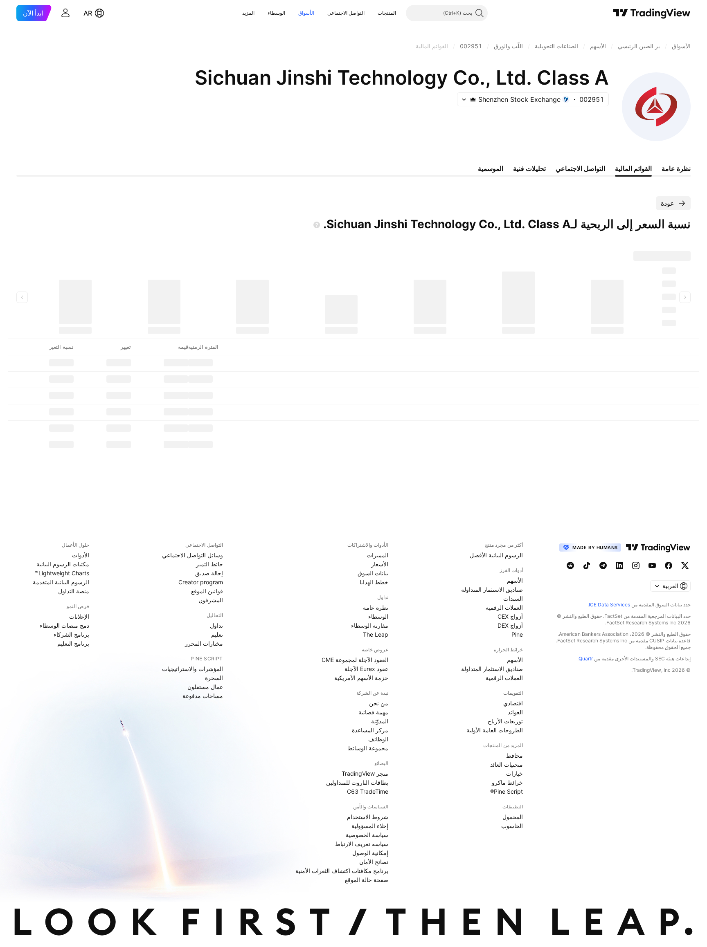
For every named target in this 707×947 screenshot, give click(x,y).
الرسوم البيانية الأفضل (496, 555)
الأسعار (379, 564)
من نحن (378, 703)
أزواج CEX (510, 616)
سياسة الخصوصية (367, 834)
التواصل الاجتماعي (346, 13)
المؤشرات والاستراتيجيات (192, 668)
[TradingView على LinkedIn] (619, 565)
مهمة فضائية (373, 712)
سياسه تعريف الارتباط (361, 843)
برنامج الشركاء (71, 634)
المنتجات (387, 13)
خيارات (514, 773)
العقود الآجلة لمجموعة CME (355, 659)
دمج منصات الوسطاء (64, 625)
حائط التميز (209, 564)
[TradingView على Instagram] (636, 565)
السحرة (214, 677)
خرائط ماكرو (507, 782)
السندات (513, 598)
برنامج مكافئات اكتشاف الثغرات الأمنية (341, 870)
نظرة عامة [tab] (676, 168)
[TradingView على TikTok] (586, 565)
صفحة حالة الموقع (366, 879)
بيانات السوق (373, 573)
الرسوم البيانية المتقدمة (61, 582)
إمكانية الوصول (370, 852)
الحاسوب (512, 825)
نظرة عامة (375, 607)
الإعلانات (79, 616)
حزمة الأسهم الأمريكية (361, 677)
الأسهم (515, 580)
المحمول (512, 816)
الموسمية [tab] (490, 168)
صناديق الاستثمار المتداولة (492, 589)
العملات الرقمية (504, 607)
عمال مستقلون (205, 686)
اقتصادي (513, 703)
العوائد (515, 712)
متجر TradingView (365, 773)
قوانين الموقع (207, 591)
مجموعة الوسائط (367, 748)
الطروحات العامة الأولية (494, 730)
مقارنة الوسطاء (369, 625)
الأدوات (80, 555)
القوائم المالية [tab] (633, 168)
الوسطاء (276, 13)
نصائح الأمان (373, 861)
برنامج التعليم (73, 643)
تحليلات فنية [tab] (529, 168)
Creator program (200, 582)
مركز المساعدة (370, 730)
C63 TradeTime (367, 791)
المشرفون (210, 600)
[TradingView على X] (685, 565)
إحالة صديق (209, 573)
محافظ (514, 755)
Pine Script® (506, 791)
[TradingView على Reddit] (570, 565)
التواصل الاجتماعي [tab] (580, 168)
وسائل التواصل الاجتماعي (192, 555)
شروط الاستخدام (367, 816)
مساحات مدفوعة (202, 695)
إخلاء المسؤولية (369, 825)
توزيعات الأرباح (505, 721)
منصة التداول (73, 591)
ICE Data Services (609, 604)
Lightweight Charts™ (62, 573)
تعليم (217, 634)
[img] (473, 99)
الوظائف (378, 739)
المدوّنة (379, 721)
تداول (216, 625)
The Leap (375, 634)
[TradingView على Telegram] (603, 565)
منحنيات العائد (506, 764)
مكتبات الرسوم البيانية (62, 564)
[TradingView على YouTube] (652, 565)
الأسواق (306, 13)
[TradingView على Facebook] (668, 565)
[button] (371, 13)
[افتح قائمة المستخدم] (65, 13)
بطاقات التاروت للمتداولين (357, 782)
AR (87, 13)
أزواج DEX (510, 625)
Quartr (586, 658)
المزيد (248, 13)
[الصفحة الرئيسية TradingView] (652, 13)
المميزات (377, 555)
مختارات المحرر (204, 643)
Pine (517, 634)
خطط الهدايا (374, 582)
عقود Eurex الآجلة (366, 668)
